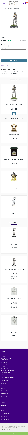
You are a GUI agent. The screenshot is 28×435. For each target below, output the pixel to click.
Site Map (3, 385)
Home (2, 400)
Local (2, 407)
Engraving (3, 405)
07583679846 (4, 368)
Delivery (3, 402)
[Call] (23, 3)
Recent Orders (4, 391)
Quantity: (3, 44)
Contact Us (3, 383)
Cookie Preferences (5, 396)
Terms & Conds (4, 380)
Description (5, 65)
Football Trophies (5, 419)
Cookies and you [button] (6, 429)
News (2, 410)
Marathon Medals (5, 422)
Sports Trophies (4, 416)
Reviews (3, 388)
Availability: (4, 40)
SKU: (21, 40)
